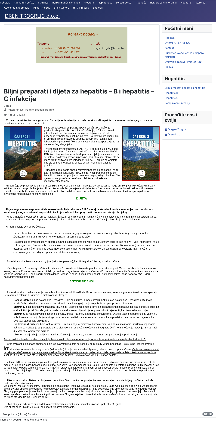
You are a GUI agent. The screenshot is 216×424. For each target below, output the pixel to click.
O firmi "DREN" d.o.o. (177, 42)
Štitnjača (43, 2)
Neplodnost (105, 2)
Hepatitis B (171, 92)
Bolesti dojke (123, 2)
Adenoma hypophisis (16, 7)
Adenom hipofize (24, 2)
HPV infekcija (81, 7)
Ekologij (98, 7)
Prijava (169, 66)
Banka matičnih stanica (66, 2)
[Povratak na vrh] (210, 418)
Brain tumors (61, 7)
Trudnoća (140, 2)
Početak (5, 2)
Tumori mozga (41, 7)
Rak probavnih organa (163, 2)
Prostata (89, 2)
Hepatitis (186, 2)
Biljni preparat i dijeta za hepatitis (185, 87)
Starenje (200, 2)
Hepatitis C (171, 98)
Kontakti (170, 47)
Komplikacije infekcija (178, 103)
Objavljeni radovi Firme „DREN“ (183, 61)
